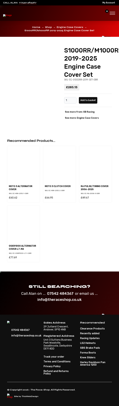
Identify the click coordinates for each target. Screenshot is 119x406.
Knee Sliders (87, 357)
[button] (99, 13)
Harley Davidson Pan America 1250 (92, 363)
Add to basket (88, 100)
